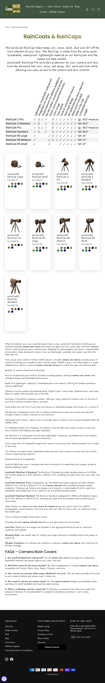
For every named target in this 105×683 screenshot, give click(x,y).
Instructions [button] (10, 642)
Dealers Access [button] (11, 630)
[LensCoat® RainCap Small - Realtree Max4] (37, 184)
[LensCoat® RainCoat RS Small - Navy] (89, 250)
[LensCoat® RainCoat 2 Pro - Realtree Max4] (61, 187)
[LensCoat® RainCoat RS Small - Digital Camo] (96, 248)
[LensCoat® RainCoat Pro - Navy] (12, 247)
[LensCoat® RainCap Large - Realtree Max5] (15, 184)
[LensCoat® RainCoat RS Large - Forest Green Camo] (34, 250)
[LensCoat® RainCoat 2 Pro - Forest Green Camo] (58, 189)
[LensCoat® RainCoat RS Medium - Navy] (65, 250)
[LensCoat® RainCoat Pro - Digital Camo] (22, 245)
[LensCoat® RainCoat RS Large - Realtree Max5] (40, 248)
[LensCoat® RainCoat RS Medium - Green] (61, 250)
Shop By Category (35, 6)
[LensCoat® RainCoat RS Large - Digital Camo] (46, 248)
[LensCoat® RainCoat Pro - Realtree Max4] (12, 245)
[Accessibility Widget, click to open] (4, 679)
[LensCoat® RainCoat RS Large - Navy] (40, 250)
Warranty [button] (41, 642)
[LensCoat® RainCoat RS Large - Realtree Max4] (37, 248)
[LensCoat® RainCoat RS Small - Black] (93, 248)
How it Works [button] (54, 6)
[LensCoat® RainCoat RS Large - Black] (43, 248)
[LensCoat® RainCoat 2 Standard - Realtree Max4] (86, 187)
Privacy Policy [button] (43, 630)
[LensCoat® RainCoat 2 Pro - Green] (61, 189)
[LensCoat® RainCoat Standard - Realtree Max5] (15, 309)
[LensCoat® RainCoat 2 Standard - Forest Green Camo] (83, 189)
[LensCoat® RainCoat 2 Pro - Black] (68, 187)
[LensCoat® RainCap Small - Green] (37, 186)
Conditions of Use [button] (45, 634)
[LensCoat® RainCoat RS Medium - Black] (68, 248)
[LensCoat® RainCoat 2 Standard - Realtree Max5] (89, 187)
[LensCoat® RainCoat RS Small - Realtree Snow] (83, 248)
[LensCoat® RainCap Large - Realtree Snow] (9, 184)
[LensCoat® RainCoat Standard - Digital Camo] (22, 309)
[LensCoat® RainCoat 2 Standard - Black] (93, 187)
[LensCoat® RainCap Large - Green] (12, 186)
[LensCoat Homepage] (12, 9)
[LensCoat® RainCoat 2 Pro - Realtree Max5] (65, 187)
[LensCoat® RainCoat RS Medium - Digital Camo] (71, 248)
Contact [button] (43, 11)
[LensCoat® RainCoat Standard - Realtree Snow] (9, 309)
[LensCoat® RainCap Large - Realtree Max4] (12, 184)
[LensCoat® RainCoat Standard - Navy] (12, 312)
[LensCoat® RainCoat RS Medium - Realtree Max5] (65, 248)
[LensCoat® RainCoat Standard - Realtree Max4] (12, 309)
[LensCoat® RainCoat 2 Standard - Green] (86, 189)
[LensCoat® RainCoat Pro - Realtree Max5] (15, 245)
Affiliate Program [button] (57, 11)
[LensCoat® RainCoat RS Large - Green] (37, 250)
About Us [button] (9, 626)
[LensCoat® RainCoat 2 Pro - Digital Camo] (71, 187)
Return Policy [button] (43, 638)
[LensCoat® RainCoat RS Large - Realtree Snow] (34, 248)
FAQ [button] (7, 634)
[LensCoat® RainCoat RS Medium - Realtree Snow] (58, 248)
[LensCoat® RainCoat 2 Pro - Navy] (65, 189)
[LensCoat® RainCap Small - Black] (43, 184)
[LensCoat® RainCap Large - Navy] (15, 186)
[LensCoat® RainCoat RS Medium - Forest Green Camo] (58, 250)
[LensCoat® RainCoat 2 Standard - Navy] (89, 189)
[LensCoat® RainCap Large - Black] (19, 184)
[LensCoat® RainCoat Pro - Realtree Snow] (9, 245)
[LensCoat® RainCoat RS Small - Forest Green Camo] (83, 250)
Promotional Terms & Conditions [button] (19, 650)
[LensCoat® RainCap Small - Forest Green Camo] (34, 186)
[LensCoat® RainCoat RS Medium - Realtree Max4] (61, 248)
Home (7, 27)
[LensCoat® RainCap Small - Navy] (40, 186)
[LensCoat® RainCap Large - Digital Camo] (22, 184)
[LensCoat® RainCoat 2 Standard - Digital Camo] (96, 187)
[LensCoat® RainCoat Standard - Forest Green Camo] (9, 312)
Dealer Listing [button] (43, 626)
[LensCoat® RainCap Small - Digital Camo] (46, 184)
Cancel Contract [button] (52, 647)
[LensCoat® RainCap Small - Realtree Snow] (34, 184)
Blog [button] (77, 6)
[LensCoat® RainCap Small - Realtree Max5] (40, 184)
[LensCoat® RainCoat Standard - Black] (19, 309)
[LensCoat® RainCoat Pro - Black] (19, 245)
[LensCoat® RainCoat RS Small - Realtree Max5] (89, 248)
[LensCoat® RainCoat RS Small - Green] (86, 250)
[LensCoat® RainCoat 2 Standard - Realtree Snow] (83, 187)
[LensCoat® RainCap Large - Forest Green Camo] (9, 186)
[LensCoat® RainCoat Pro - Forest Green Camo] (9, 247)
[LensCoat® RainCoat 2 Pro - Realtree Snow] (58, 187)
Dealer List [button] (68, 6)
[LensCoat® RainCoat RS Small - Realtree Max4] (86, 248)
